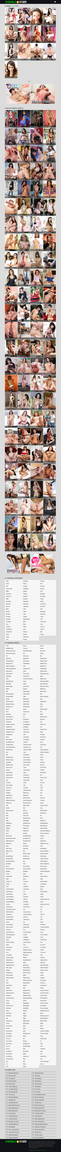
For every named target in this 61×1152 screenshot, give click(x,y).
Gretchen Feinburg (27, 678)
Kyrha (24, 879)
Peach (41, 759)
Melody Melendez (27, 998)
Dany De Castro (10, 977)
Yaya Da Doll (43, 1038)
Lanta (24, 884)
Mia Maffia (25, 1008)
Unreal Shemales (12, 1118)
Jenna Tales (26, 765)
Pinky (41, 780)
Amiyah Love (9, 706)
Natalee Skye (43, 658)
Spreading (42, 611)
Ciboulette (8, 937)
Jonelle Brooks (27, 790)
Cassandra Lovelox (11, 909)
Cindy (7, 939)
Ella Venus (8, 1015)
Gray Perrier (26, 676)
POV (41, 591)
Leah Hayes (26, 889)
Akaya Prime (9, 663)
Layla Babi (25, 886)
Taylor (41, 922)
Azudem (8, 792)
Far (7, 1064)
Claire (7, 944)
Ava (7, 780)
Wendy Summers (44, 1015)
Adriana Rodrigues (10, 653)
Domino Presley (10, 998)
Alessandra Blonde (11, 668)
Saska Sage (43, 856)
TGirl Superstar (38, 1116)
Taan (41, 906)
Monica (25, 1041)
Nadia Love (26, 1056)
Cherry (7, 922)
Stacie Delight (43, 891)
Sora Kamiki (43, 884)
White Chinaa (43, 1020)
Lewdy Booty (26, 906)
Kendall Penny (26, 838)
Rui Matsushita (44, 823)
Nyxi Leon (42, 719)
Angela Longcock (10, 724)
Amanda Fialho (10, 694)
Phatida (42, 770)
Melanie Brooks (27, 995)
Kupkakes (25, 871)
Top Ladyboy (38, 1086)
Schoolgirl (42, 596)
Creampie (8, 621)
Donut (7, 1000)
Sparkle (42, 886)
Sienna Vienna (43, 876)
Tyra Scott (43, 952)
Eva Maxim (9, 1051)
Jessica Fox (26, 775)
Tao (41, 917)
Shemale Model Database (41, 1124)
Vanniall (42, 977)
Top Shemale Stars (39, 1100)
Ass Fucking (9, 588)
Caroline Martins (10, 901)
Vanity (41, 975)
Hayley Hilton (26, 691)
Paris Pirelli (43, 744)
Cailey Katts (9, 876)
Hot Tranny (37, 1092)
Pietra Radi (43, 772)
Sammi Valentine (44, 833)
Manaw (25, 957)
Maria (24, 975)
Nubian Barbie (43, 709)
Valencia (42, 957)
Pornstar (42, 586)
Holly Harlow (26, 701)
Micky (24, 1013)
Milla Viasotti (26, 1020)
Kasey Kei (25, 813)
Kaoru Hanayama (27, 800)
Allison (7, 689)
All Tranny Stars (12, 1081)
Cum (7, 624)
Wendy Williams (44, 1018)
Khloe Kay (25, 848)
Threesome (43, 621)
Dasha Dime (9, 985)
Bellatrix (8, 828)
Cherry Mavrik (9, 924)
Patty (41, 754)
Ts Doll (42, 950)
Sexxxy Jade (43, 866)
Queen (42, 803)
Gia (24, 653)
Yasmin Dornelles (44, 1031)
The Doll (42, 929)
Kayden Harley (26, 818)
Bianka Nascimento (11, 838)
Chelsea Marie (9, 919)
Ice (24, 716)
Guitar (24, 681)
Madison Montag (27, 952)
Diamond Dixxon (10, 993)
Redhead (42, 593)
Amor (7, 709)
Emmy (7, 1028)
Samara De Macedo (45, 830)
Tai (41, 909)
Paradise (42, 739)
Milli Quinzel (26, 1023)
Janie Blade (26, 739)
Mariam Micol (26, 977)
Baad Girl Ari (9, 795)
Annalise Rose (9, 744)
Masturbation (26, 619)
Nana (24, 1064)
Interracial (25, 604)
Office (24, 626)
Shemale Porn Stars (13, 1121)
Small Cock (43, 604)
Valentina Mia (43, 960)
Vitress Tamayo (44, 1003)
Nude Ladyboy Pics (13, 1110)
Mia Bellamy (26, 1003)
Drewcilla (8, 1008)
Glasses (25, 593)
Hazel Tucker (26, 694)
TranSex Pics (38, 1132)
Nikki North (43, 689)
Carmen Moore (10, 896)
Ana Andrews (9, 716)
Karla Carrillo (26, 805)
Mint (24, 1031)
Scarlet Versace (44, 858)
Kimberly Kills (26, 858)
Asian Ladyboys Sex (13, 1108)
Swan (41, 901)
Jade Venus (26, 732)
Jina (24, 785)
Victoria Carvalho (44, 990)
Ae (7, 656)
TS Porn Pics (11, 1094)
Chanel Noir (9, 914)
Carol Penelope (10, 899)
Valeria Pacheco (44, 967)
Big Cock (8, 604)
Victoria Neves (43, 998)
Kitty (24, 863)
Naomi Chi (42, 651)
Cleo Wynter (9, 947)
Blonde (8, 611)
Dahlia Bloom (9, 960)
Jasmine (25, 742)
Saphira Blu (43, 841)
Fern (7, 1066)
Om (41, 727)
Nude (24, 624)
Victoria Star (43, 1000)
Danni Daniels (9, 975)
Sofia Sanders (43, 881)
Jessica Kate (26, 777)
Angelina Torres (10, 732)
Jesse (24, 772)
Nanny (41, 645)
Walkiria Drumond (44, 1010)
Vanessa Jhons (44, 970)
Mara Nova (26, 965)
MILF (24, 621)
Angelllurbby (9, 734)
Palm (41, 732)
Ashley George (9, 759)
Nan (24, 1061)
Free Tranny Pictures (13, 1129)
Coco (7, 952)
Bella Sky (8, 825)
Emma (7, 1023)
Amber (8, 699)
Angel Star (8, 721)
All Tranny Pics (12, 1075)
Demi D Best (9, 990)
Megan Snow (26, 993)
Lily (24, 922)
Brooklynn (8, 863)
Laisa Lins (25, 881)
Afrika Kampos (10, 661)
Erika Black (9, 1033)
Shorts (42, 598)
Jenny (24, 767)
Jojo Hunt (25, 787)
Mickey (25, 1010)
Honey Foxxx (26, 711)
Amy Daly (8, 714)
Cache (7, 874)
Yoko (41, 1043)
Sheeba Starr (43, 868)
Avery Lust (8, 787)
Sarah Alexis (43, 848)
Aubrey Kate (9, 772)
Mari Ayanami (26, 970)
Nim (41, 694)
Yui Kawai (42, 1048)
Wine (41, 1026)
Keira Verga (26, 825)
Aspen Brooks (9, 765)
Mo (24, 1038)
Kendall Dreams (27, 836)
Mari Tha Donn (26, 972)
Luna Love (25, 947)
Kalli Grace (25, 795)
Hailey (24, 683)
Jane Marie (26, 737)
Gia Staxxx (25, 656)
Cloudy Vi (8, 950)
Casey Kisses (9, 906)
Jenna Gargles (26, 759)
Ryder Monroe (43, 825)
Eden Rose (8, 1013)
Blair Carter (9, 848)
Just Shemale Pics (13, 1089)
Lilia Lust (25, 917)
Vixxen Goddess (44, 1008)
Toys (41, 624)
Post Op (42, 588)
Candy (7, 884)
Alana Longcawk (10, 666)
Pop (41, 792)
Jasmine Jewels (27, 744)
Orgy (24, 629)
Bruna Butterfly (10, 868)
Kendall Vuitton (27, 841)
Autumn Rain (9, 777)
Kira (24, 861)
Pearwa (42, 765)
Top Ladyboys (38, 1078)
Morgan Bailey (26, 1046)
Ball (7, 805)
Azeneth (8, 790)
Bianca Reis (9, 836)
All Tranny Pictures (39, 1105)
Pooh (41, 790)
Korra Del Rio (26, 866)
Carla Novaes (9, 891)
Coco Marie (9, 955)
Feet (7, 639)
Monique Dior (26, 1043)
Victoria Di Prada (44, 993)
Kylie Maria (26, 876)
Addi (7, 645)
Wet (41, 631)
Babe (7, 591)
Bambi (7, 808)
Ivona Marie (26, 721)
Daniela (8, 970)
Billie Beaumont (10, 841)
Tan (41, 912)
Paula (41, 757)
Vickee (42, 988)
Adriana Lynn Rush (10, 651)
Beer (7, 815)
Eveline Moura (9, 1059)
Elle (7, 1018)
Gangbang (25, 588)
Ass (7, 586)
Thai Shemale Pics (13, 1116)
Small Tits (42, 606)
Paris (41, 742)
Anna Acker (9, 739)
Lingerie (25, 616)
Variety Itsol (43, 980)
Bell (7, 818)
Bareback (8, 593)
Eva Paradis (9, 1053)
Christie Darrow (10, 932)
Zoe (41, 1059)
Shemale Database (13, 1097)
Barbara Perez (9, 810)
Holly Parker (26, 704)
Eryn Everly (9, 1043)
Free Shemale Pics (13, 1102)
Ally (7, 691)
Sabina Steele (43, 828)
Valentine (42, 962)
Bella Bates (9, 823)
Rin (41, 815)
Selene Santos (44, 861)
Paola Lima (43, 737)
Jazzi (24, 752)
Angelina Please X (10, 729)
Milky (24, 1018)
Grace (24, 671)
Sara (41, 846)
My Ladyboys (38, 1081)
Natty (41, 676)
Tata (41, 919)
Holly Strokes (26, 706)
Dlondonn (8, 995)
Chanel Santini (9, 917)
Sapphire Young (44, 843)
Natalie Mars (43, 668)
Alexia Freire (9, 673)
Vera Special (43, 985)
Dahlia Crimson (10, 962)
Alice (7, 678)
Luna (24, 944)
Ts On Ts (42, 626)
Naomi (42, 648)
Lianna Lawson (27, 912)
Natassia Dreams (44, 673)
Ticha (41, 937)
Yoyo (41, 1046)
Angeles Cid (9, 727)
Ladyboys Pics (12, 1100)
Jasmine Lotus (27, 747)
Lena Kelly (25, 901)
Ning (41, 699)
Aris (7, 754)
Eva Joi (8, 1046)
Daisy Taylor (9, 967)
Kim (24, 851)
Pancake (42, 734)
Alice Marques (9, 681)
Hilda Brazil (26, 699)
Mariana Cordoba (27, 980)
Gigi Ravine (26, 658)
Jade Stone (26, 729)
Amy (7, 711)
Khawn (25, 843)
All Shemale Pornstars (40, 1110)
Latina (24, 611)
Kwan (24, 874)
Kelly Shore (26, 830)
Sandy (41, 838)
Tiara (41, 932)
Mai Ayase (25, 955)
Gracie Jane (26, 673)
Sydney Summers (44, 904)
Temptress (43, 924)
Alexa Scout (9, 671)
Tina (41, 942)
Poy (41, 795)
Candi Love (9, 881)
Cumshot (8, 626)
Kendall (25, 833)
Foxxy (24, 645)
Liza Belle (25, 937)
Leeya (24, 894)
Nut (41, 711)
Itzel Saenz (26, 719)
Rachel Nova (43, 813)
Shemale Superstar (13, 1073)
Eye (7, 1061)
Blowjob (8, 614)
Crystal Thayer (9, 957)
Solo (41, 609)
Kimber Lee (26, 856)
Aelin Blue (8, 658)
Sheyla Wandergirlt (45, 871)
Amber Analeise (10, 704)
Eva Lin (8, 1048)
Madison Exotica (27, 950)
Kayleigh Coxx (26, 823)
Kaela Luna (26, 792)
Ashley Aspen (9, 757)
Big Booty (8, 601)
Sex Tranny (37, 1075)
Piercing (42, 581)
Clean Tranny (11, 1083)
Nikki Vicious (43, 691)
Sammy (42, 836)
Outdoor (25, 631)
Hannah (25, 689)
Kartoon (25, 810)
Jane (24, 734)
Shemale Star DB (12, 1092)
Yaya (41, 1036)
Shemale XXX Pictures (14, 1105)
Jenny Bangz (26, 770)
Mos (24, 1048)
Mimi (24, 1026)
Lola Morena (26, 939)
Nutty (41, 714)
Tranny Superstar (12, 1086)
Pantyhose (26, 636)
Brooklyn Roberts (10, 861)
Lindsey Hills (26, 927)
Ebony (7, 634)
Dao (7, 980)
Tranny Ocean (38, 1083)
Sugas (41, 894)
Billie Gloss (8, 843)
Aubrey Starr (9, 775)
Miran (24, 1036)
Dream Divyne (9, 1005)
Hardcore (25, 598)
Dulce (7, 1010)
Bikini (7, 609)
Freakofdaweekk (27, 651)
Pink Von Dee (43, 777)
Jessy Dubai (26, 780)
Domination (9, 631)
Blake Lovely (9, 851)
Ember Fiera (9, 1020)
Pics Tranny (37, 1089)
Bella (7, 820)
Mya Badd (25, 1051)
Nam (24, 1059)
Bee (7, 813)
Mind (24, 1028)
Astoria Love (9, 767)
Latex (24, 609)
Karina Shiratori (27, 803)
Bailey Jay (8, 803)
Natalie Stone (43, 671)
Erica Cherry (9, 1031)
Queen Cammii (44, 805)
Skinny (42, 601)
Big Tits (8, 606)
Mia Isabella (26, 1005)
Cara (7, 886)
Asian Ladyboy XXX (39, 1108)
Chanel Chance (10, 912)
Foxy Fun (25, 648)
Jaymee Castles (27, 749)
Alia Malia (8, 676)
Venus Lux (42, 982)
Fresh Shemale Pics (39, 1121)
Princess (42, 800)
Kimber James (26, 853)
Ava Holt (8, 782)
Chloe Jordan (9, 927)
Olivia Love (43, 724)
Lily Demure (26, 924)
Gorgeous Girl (26, 668)
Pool (41, 583)
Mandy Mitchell (27, 960)
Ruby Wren (43, 820)
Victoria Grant (43, 995)
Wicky (41, 1023)
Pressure (42, 797)
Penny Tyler (43, 767)
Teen (41, 619)
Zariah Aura (43, 1056)
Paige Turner (43, 729)
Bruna (7, 866)
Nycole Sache (43, 716)
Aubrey (8, 770)
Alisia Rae (8, 683)
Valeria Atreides (44, 965)
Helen (24, 696)
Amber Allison (9, 701)
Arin (7, 752)
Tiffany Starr (43, 939)
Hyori (24, 714)
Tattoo (42, 616)
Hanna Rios (26, 686)
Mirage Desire (26, 1033)
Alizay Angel (9, 686)
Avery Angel (9, 785)
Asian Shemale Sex (39, 1129)
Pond (41, 787)
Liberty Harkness (27, 914)
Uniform (42, 629)
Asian (7, 583)
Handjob (25, 596)
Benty (7, 830)
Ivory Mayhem (26, 724)
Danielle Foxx (9, 972)
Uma (41, 955)
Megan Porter (26, 990)
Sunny (41, 896)
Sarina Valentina (44, 851)
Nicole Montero (44, 683)
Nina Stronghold (44, 696)
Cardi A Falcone (10, 889)
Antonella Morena (10, 747)
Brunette (8, 619)
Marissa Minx (26, 982)
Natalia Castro (43, 661)
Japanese (25, 606)
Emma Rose (9, 1026)
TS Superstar (11, 1078)
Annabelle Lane (10, 742)
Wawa (41, 1013)
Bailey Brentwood (10, 800)
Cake (7, 879)
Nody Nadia (43, 701)
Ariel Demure (9, 749)
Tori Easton (43, 947)
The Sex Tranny (38, 1135)
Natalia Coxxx (43, 663)
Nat (41, 656)
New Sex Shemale (39, 1097)
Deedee (8, 988)
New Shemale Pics (39, 1137)
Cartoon (8, 904)
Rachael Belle (43, 810)
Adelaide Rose (9, 648)
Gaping (25, 591)
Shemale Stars (37, 1150)
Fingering (25, 581)
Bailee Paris (9, 797)
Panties (25, 634)
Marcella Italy (26, 967)
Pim (41, 775)
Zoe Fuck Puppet (44, 1061)
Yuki (41, 1051)
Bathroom (8, 596)
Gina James (26, 661)
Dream (8, 1003)
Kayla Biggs (26, 820)
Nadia (24, 1053)
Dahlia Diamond (10, 965)
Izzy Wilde (25, 727)
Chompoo (8, 929)
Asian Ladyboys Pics (40, 1118)
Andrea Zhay (9, 719)
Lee (24, 891)
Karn (24, 808)
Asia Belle (8, 762)
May (24, 988)
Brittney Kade (9, 858)
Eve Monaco (9, 1056)
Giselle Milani (26, 663)
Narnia (42, 653)
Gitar (24, 666)
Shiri (41, 874)
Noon (41, 706)
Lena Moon (26, 904)
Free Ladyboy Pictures (40, 1094)
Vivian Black (43, 1005)
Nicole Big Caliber (44, 681)
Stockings (42, 614)
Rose (41, 818)
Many (24, 962)
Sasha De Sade (44, 853)
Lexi (24, 909)
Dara (7, 982)
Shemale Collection (13, 1137)
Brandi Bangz (9, 856)
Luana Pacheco (27, 942)
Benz (7, 833)
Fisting (24, 583)
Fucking (25, 586)
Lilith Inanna (26, 919)
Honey (24, 709)
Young (42, 634)
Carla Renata (9, 894)
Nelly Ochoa (43, 678)
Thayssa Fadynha (44, 927)
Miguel (25, 1015)
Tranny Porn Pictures (13, 1132)
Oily (41, 721)
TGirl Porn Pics (38, 1102)
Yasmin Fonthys (44, 1033)
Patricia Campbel (44, 752)
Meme (24, 1000)
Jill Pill (24, 782)
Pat (41, 747)
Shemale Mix (11, 1127)
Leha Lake (25, 896)
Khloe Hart (25, 846)
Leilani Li (25, 899)
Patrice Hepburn (44, 749)
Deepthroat (9, 629)
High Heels (25, 601)
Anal (7, 581)
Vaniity (42, 972)
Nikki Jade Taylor (44, 686)
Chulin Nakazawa (10, 934)
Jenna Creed (26, 757)
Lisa (24, 929)
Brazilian (8, 616)
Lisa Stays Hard (27, 932)
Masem (25, 985)
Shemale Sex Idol (39, 1073)
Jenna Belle (26, 754)
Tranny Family (11, 1113)
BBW (7, 598)
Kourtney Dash (26, 868)
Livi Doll (25, 934)
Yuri (41, 1053)
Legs (24, 614)
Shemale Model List (13, 1124)
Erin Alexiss (9, 1036)
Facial (7, 636)
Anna (7, 737)
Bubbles (8, 871)
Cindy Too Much (10, 942)
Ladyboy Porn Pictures (40, 1127)
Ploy (41, 785)
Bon (7, 853)
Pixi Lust (42, 782)
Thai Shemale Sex (39, 1113)
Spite (41, 889)
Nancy (24, 1066)
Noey (41, 704)
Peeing (25, 639)
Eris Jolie (8, 1038)
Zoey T (42, 1064)
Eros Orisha (9, 1041)
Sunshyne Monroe (44, 899)
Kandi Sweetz (26, 797)
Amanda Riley (9, 696)
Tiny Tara (42, 944)
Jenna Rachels (27, 762)
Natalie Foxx (43, 666)
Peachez (42, 762)
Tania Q (42, 914)
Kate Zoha (25, 815)
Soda (41, 879)
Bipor (7, 846)
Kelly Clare (25, 828)
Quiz (41, 808)
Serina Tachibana (44, 863)
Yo (41, 1041)
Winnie (42, 1028)
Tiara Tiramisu (44, 934)
